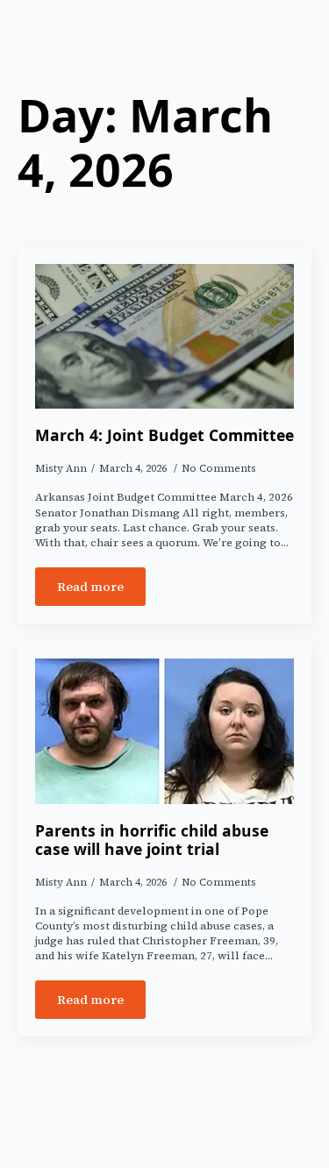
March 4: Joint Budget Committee (164, 435)
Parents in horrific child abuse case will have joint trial (151, 840)
